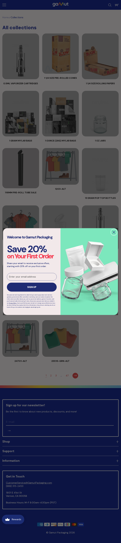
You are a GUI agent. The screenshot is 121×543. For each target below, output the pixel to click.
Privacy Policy (13, 303)
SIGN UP (31, 287)
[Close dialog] (114, 232)
